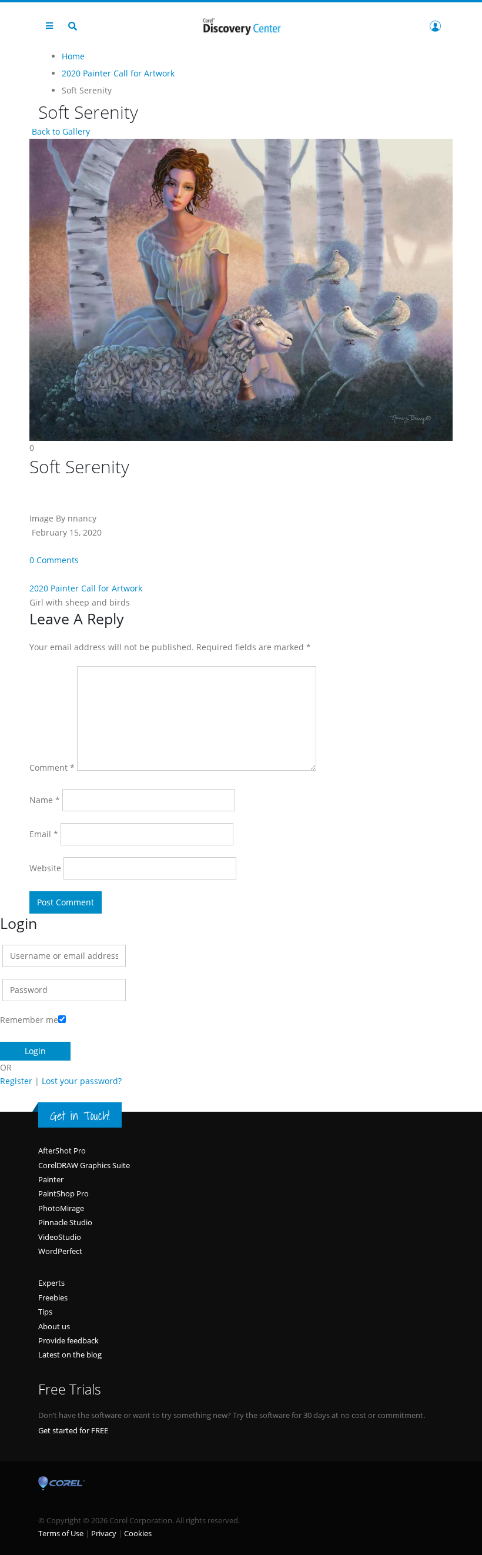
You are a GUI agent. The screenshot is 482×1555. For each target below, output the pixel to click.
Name (44, 799)
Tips (45, 1311)
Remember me (29, 1019)
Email (43, 834)
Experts (51, 1283)
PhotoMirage (61, 1208)
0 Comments (54, 560)
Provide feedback (68, 1340)
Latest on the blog (70, 1354)
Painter (50, 1179)
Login (435, 26)
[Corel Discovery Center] (241, 25)
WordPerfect (60, 1251)
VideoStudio (59, 1237)
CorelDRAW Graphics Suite (84, 1165)
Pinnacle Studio (65, 1222)
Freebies (53, 1297)
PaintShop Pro (63, 1193)
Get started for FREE (73, 1430)
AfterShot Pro (62, 1150)
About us (54, 1326)
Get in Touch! (80, 1115)
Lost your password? (82, 1080)
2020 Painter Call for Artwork (85, 588)
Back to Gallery (59, 131)
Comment (52, 767)
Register (16, 1080)
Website (45, 868)
